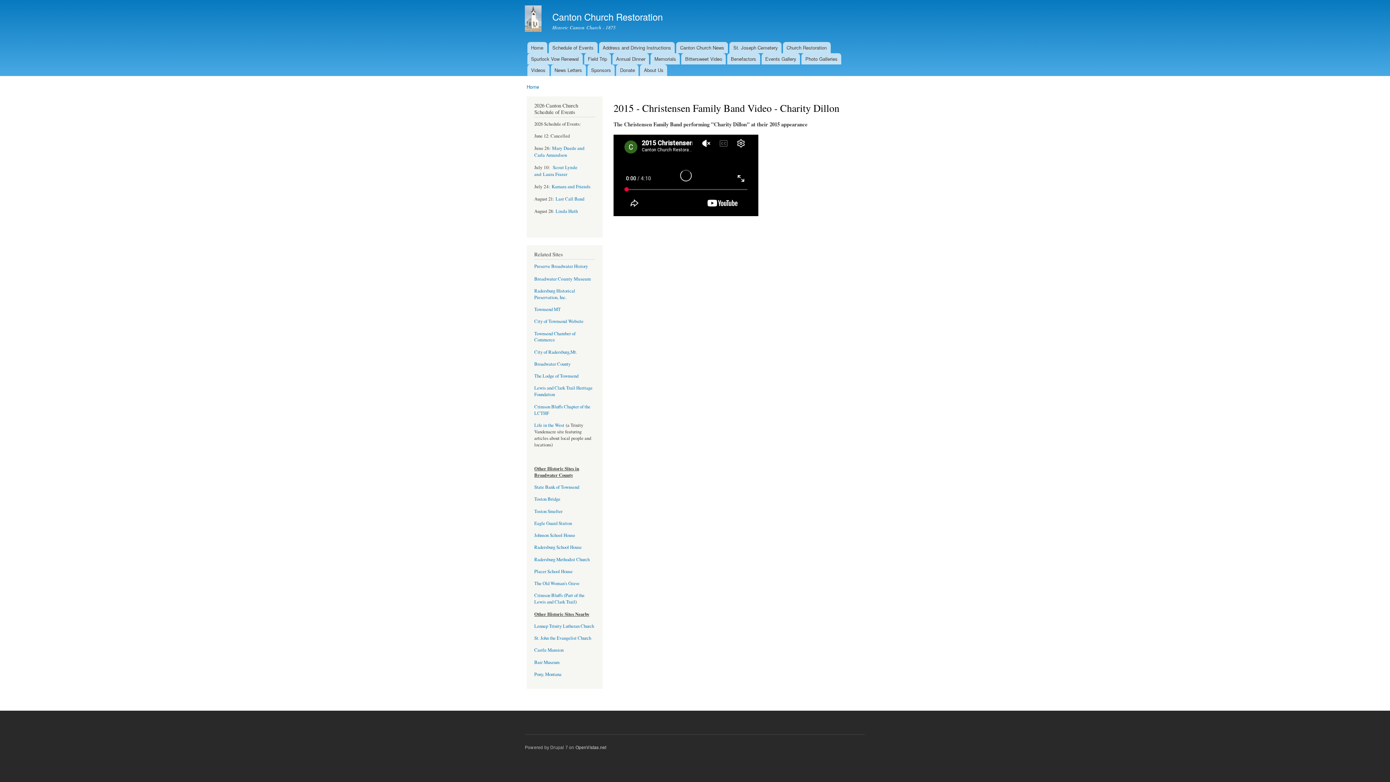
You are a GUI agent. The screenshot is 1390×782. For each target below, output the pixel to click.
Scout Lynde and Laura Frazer (555, 170)
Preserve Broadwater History (561, 266)
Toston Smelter (548, 511)
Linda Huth (567, 211)
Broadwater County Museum (562, 279)
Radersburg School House (558, 547)
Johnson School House (554, 535)
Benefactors (743, 58)
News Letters (568, 70)
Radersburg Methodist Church (562, 559)
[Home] (534, 19)
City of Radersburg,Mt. (555, 352)
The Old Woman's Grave (557, 583)
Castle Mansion (549, 650)
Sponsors (601, 70)
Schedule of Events (573, 47)
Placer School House (553, 571)
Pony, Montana (547, 674)
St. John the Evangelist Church (562, 638)
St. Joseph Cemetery (755, 47)
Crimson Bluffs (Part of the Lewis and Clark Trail (559, 598)
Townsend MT (547, 309)
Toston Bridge (547, 499)
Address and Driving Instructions (637, 47)
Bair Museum (547, 662)
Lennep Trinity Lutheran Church (564, 626)
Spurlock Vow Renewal (555, 58)
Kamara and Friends (571, 186)
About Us (654, 70)
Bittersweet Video (703, 58)
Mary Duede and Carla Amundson (559, 151)
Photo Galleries (821, 58)
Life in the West (550, 425)
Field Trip (597, 58)
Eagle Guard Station (553, 523)
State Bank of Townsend (556, 487)
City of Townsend (550, 321)
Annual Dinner (630, 58)
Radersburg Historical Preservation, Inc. (554, 294)
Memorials (665, 58)
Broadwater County (552, 364)
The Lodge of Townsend (556, 376)
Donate (627, 70)
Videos (538, 70)
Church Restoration (807, 47)
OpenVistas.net (591, 747)
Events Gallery (780, 58)
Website (575, 321)
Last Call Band (570, 199)
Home (537, 47)
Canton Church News (702, 47)
